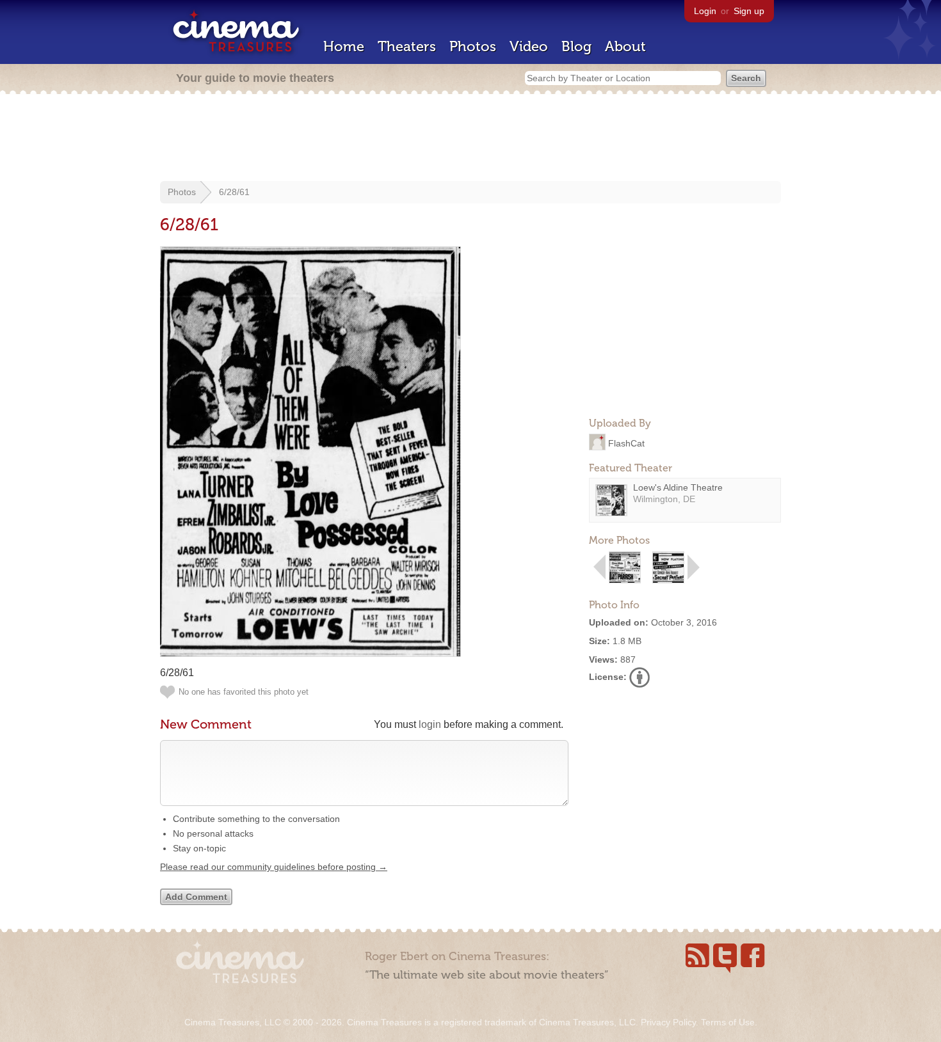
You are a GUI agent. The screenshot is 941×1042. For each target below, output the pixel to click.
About (625, 46)
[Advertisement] (470, 139)
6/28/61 (234, 192)
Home (343, 46)
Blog (576, 46)
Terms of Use (728, 1022)
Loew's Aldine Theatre (678, 487)
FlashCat (626, 443)
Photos (472, 46)
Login (705, 11)
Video (529, 46)
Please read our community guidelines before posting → (273, 867)
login (430, 724)
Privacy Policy (668, 1022)
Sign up (749, 11)
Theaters (407, 46)
